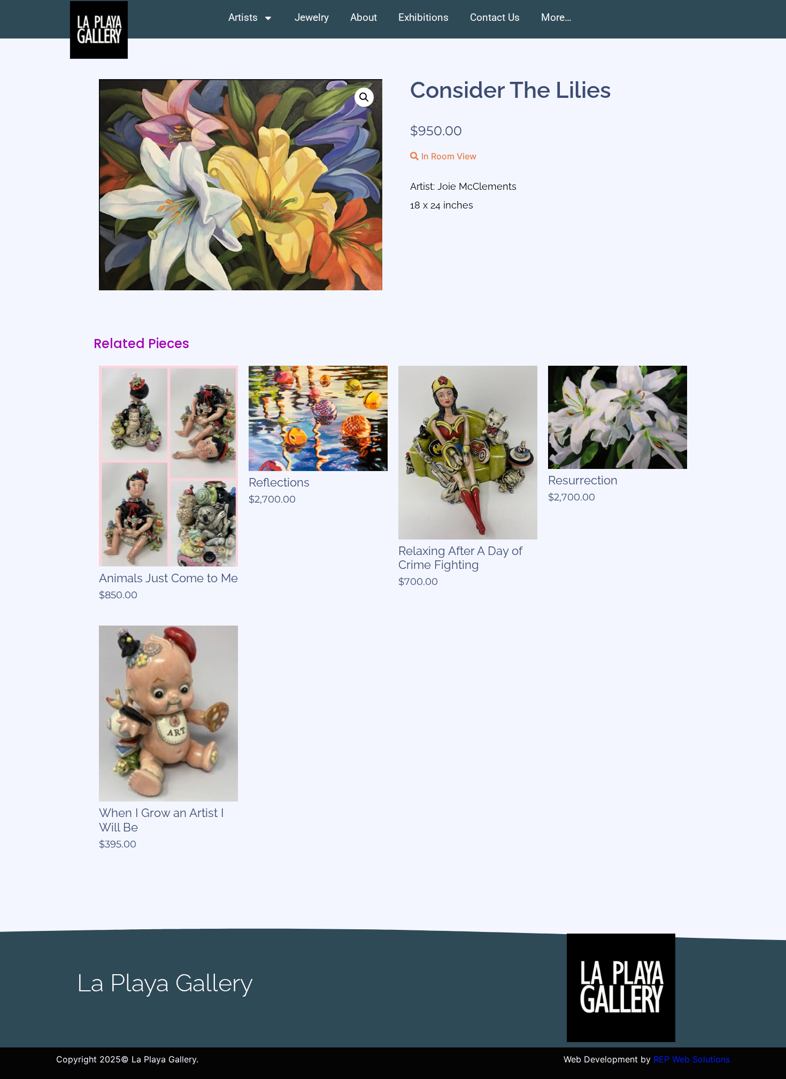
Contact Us (495, 17)
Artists (243, 17)
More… (556, 17)
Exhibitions (423, 17)
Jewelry (312, 17)
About (363, 17)
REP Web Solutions (691, 1059)
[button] (364, 97)
